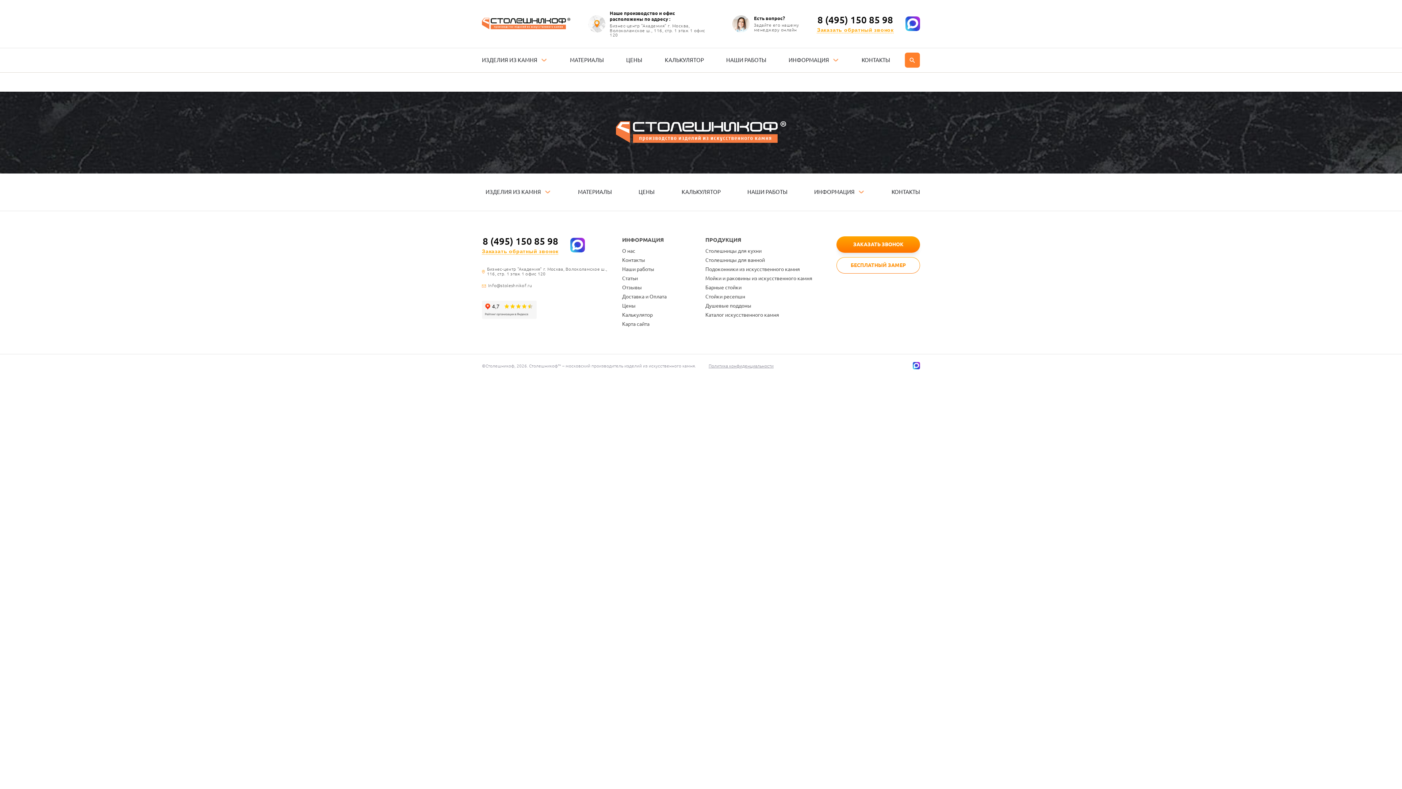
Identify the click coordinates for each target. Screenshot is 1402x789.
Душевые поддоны (728, 306)
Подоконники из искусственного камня (752, 269)
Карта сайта (636, 324)
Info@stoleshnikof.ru (510, 285)
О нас (628, 251)
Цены (629, 306)
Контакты (633, 260)
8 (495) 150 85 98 (855, 20)
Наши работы (638, 269)
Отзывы (632, 287)
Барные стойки (723, 287)
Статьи (630, 278)
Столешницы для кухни (733, 251)
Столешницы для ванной (735, 260)
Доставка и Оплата (644, 297)
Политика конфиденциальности (741, 365)
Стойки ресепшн (725, 297)
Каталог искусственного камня (742, 315)
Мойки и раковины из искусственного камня (758, 278)
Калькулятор (637, 315)
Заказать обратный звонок (855, 30)
